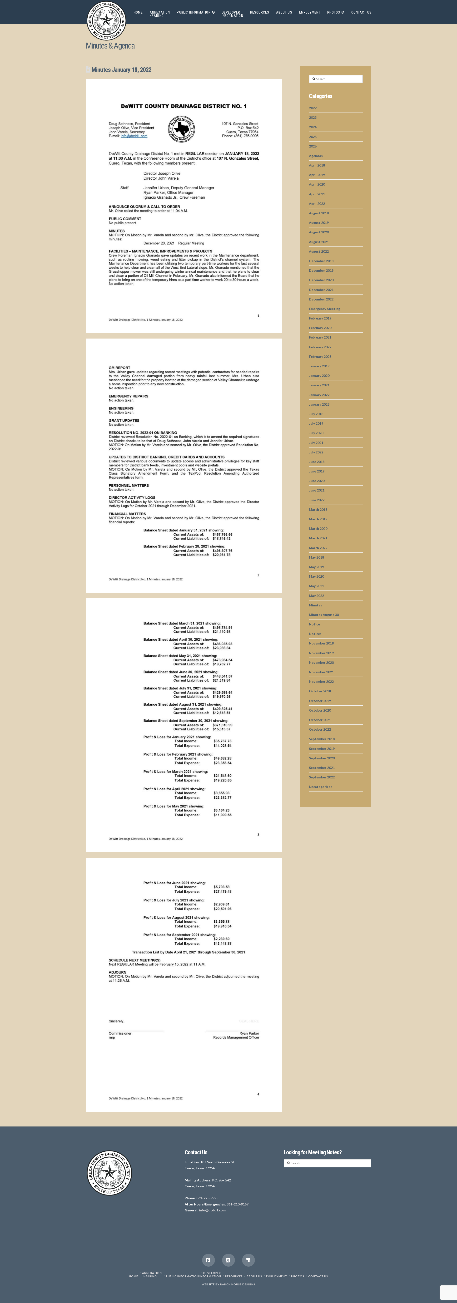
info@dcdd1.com (212, 1210)
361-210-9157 (237, 1204)
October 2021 (320, 720)
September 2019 (322, 749)
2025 (313, 137)
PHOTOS (297, 1276)
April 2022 (317, 204)
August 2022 (319, 251)
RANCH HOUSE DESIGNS (237, 1284)
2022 (313, 108)
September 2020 (322, 758)
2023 (313, 117)
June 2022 (316, 500)
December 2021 (321, 290)
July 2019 (316, 423)
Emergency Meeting (324, 309)
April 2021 (317, 194)
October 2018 (320, 691)
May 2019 (316, 567)
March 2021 (318, 538)
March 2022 (318, 548)
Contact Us (318, 1276)
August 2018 (319, 213)
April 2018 (317, 165)
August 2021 (319, 242)
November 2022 (321, 681)
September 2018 (322, 739)
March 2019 (318, 519)
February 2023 (320, 356)
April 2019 (317, 175)
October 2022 (320, 729)
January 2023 (319, 404)
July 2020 (316, 433)
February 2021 (320, 337)
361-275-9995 (207, 1198)
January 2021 (319, 385)
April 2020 (317, 184)
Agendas (316, 156)
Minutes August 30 (324, 615)
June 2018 (316, 462)
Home (133, 1276)
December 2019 (321, 270)
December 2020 (321, 280)
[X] (228, 1260)
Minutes (315, 605)
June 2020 (316, 481)
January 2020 (319, 376)
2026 (313, 146)
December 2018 (321, 261)
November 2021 (321, 672)
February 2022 (320, 347)
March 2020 (318, 528)
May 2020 (316, 576)
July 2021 (316, 443)
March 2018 (318, 509)
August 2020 (319, 232)
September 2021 (322, 768)
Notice (314, 624)
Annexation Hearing (152, 1274)
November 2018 (321, 643)
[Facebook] (208, 1260)
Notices (315, 634)
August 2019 (319, 223)
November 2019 (321, 653)
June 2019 (316, 471)
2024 (313, 127)
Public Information (182, 1276)
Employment (276, 1276)
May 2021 (316, 586)
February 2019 (320, 318)
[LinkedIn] (248, 1260)
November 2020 (321, 662)
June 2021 (316, 490)
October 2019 (320, 701)
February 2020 (320, 328)
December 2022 (321, 299)
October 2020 (320, 710)
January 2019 (319, 366)
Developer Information (210, 1274)
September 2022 (322, 777)
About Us (254, 1276)
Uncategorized (321, 787)
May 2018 (316, 557)
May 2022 (316, 596)
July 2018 (316, 414)
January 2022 (319, 395)
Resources (234, 1276)
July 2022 (316, 452)
